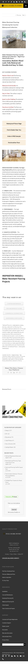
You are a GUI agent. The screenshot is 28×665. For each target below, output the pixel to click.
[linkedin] (14, 1)
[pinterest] (8, 1)
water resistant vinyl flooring (13, 359)
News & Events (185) (10, 444)
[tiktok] (11, 1)
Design (17, 355)
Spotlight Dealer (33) (10, 447)
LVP (20, 356)
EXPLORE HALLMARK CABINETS (10, 558)
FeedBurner (17, 512)
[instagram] (3, 1)
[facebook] (6, 1)
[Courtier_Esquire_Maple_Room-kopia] (14, 150)
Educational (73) (9, 437)
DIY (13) (7, 433)
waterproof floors (8, 360)
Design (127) (8, 430)
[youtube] (22, 1)
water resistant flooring (16, 357)
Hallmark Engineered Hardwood (13, 456)
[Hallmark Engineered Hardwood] (14, 402)
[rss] (24, 1)
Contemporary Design (6, 356)
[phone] (3, 659)
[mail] (23, 656)
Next (23, 15)
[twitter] (19, 1)
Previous (19, 15)
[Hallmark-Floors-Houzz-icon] (16, 1)
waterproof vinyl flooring (17, 360)
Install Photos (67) (9, 440)
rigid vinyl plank (8, 357)
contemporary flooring (15, 356)
